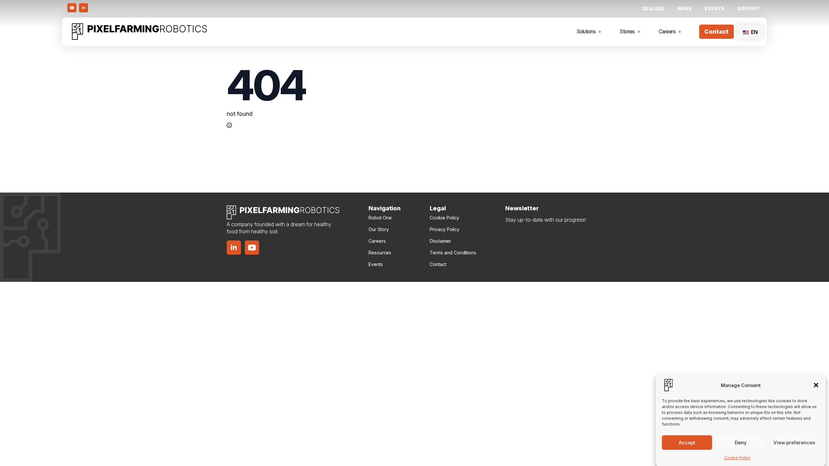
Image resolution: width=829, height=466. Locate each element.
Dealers (653, 8)
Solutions (586, 31)
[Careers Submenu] (681, 32)
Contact (438, 264)
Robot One (380, 217)
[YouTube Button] (252, 247)
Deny (741, 442)
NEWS (684, 8)
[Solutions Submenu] (601, 32)
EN (754, 32)
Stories (627, 31)
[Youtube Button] (71, 7)
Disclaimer (440, 241)
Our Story (379, 229)
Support (748, 8)
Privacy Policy (445, 229)
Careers (667, 31)
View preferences (794, 442)
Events (714, 8)
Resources (380, 252)
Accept (687, 442)
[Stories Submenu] (640, 32)
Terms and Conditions (453, 252)
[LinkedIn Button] (83, 7)
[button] (816, 385)
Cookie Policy (737, 457)
